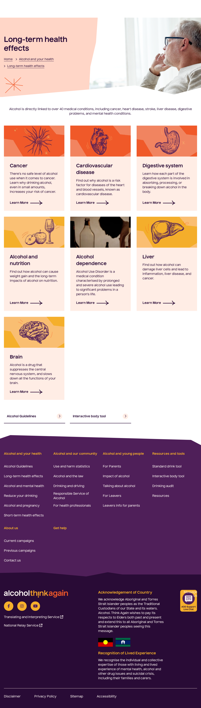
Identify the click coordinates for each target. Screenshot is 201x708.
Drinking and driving (68, 486)
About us (11, 528)
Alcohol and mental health (24, 486)
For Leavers (112, 496)
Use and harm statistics (71, 466)
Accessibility (107, 696)
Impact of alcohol (116, 476)
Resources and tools (168, 453)
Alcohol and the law (68, 476)
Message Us (190, 594)
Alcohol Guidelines (18, 466)
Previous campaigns (20, 550)
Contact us (12, 560)
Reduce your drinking (20, 496)
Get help (60, 528)
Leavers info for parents (121, 505)
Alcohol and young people (123, 453)
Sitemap (76, 696)
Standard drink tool (167, 466)
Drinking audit (163, 486)
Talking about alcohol (119, 486)
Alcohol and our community (75, 453)
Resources (160, 496)
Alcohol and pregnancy (22, 505)
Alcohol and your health (22, 453)
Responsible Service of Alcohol (71, 496)
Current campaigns (19, 541)
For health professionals (72, 505)
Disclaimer (12, 696)
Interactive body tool (168, 476)
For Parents (112, 466)
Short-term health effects (24, 515)
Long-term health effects (23, 476)
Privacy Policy (45, 696)
